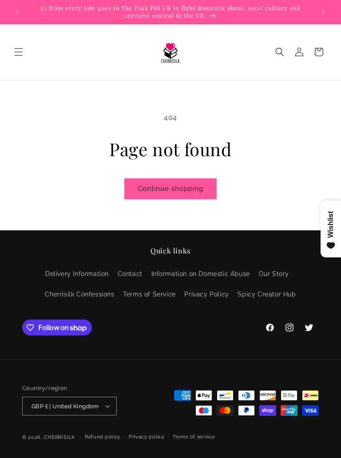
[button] (18, 52)
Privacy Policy (206, 294)
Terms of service (193, 437)
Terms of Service (149, 294)
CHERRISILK (59, 437)
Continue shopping (170, 189)
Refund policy (102, 437)
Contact (130, 273)
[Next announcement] (323, 12)
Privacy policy (147, 437)
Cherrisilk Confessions (79, 294)
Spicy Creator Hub (267, 294)
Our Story (274, 273)
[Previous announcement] (17, 12)
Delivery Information (77, 273)
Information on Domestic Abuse (200, 273)
